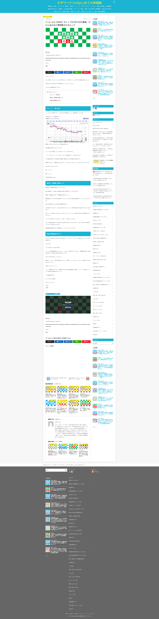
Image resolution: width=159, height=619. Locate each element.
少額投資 (96, 288)
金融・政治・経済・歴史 (106, 8)
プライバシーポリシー (85, 6)
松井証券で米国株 (65, 11)
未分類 (95, 334)
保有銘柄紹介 (96, 327)
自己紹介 (66, 6)
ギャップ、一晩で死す (55, 94)
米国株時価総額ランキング (99, 216)
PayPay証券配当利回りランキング (101, 281)
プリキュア (96, 320)
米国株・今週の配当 (101, 6)
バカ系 (95, 291)
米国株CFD (61, 8)
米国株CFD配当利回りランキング (101, 277)
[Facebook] (68, 307)
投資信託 (96, 316)
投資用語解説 (108, 6)
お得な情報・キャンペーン (99, 331)
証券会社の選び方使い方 (52, 8)
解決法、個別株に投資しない (56, 97)
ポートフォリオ (60, 6)
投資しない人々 (97, 309)
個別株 (86, 8)
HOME (67, 613)
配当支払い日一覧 (57, 11)
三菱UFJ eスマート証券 (74, 11)
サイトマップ (77, 6)
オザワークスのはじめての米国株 (79, 2)
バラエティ (93, 6)
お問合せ (71, 6)
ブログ (95, 298)
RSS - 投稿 (96, 115)
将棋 (94, 323)
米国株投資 (50, 6)
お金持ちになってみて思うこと (87, 11)
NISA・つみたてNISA (98, 302)
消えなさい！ (55, 92)
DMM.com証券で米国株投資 (99, 11)
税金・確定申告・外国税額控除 (94, 8)
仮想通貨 (96, 213)
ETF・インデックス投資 (78, 8)
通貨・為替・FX (97, 313)
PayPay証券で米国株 (68, 8)
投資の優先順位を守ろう (55, 100)
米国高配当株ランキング (99, 227)
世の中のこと (97, 220)
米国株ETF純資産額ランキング (100, 209)
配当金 (54, 6)
